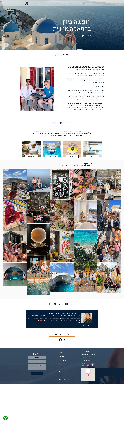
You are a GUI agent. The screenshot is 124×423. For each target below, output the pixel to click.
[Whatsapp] (83, 364)
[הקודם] (28, 319)
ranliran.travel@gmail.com (88, 357)
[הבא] (95, 319)
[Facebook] (60, 339)
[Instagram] (63, 339)
